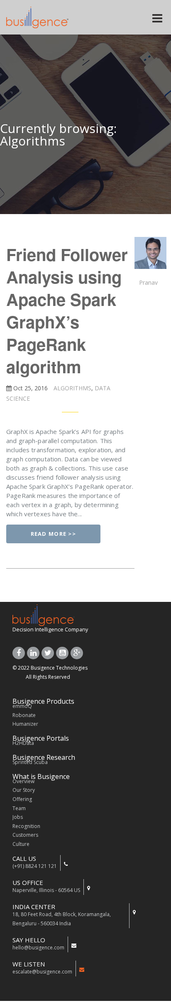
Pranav (148, 282)
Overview (23, 781)
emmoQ (22, 706)
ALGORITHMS (71, 388)
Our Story (23, 790)
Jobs (17, 817)
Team (19, 808)
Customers (25, 834)
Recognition (26, 826)
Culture (20, 844)
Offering (22, 799)
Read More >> (53, 533)
